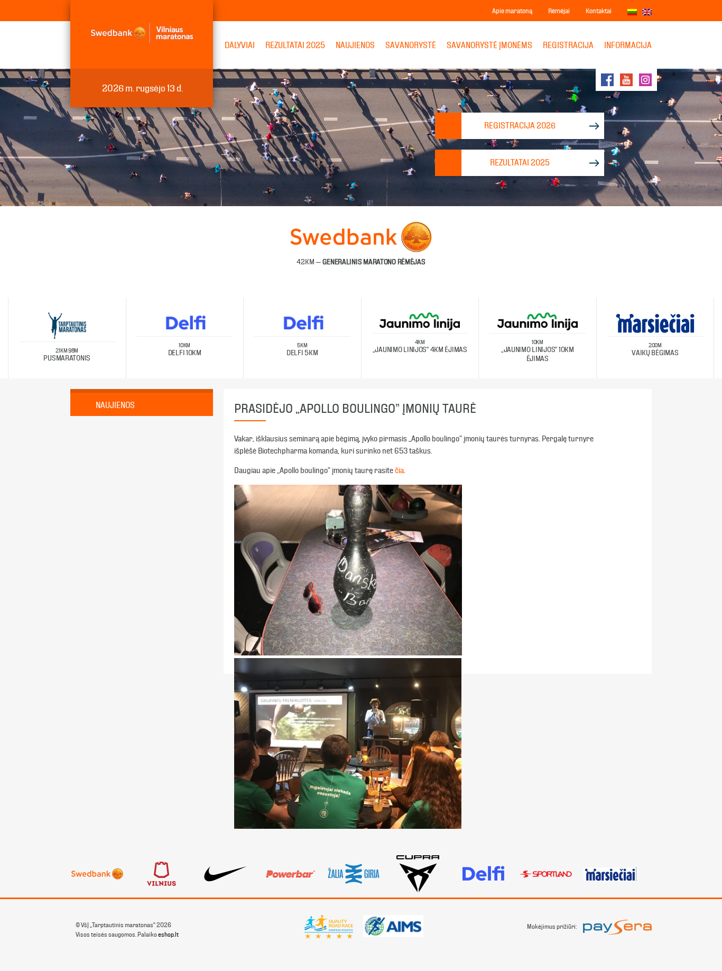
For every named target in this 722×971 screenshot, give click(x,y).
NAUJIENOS (355, 45)
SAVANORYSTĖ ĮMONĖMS (489, 45)
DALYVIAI (240, 45)
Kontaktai (599, 11)
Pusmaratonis (66, 355)
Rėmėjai (559, 11)
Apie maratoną (512, 11)
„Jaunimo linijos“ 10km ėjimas (537, 351)
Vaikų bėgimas (655, 349)
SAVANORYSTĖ (410, 45)
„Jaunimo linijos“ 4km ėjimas (420, 346)
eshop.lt (168, 934)
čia (399, 470)
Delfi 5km (302, 349)
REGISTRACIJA (568, 45)
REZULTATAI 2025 (295, 45)
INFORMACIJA (628, 45)
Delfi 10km (184, 349)
